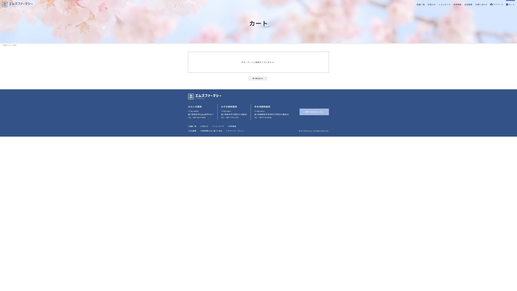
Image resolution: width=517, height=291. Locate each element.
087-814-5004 (199, 117)
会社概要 (468, 4)
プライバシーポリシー (236, 131)
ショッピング (445, 4)
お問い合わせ (481, 4)
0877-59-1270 (232, 117)
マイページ (498, 4)
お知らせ (432, 4)
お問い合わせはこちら (314, 112)
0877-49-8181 (265, 117)
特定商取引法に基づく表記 (211, 131)
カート (512, 4)
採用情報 (457, 4)
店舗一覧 (421, 4)
